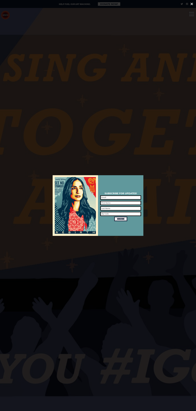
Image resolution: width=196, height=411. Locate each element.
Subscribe (120, 219)
